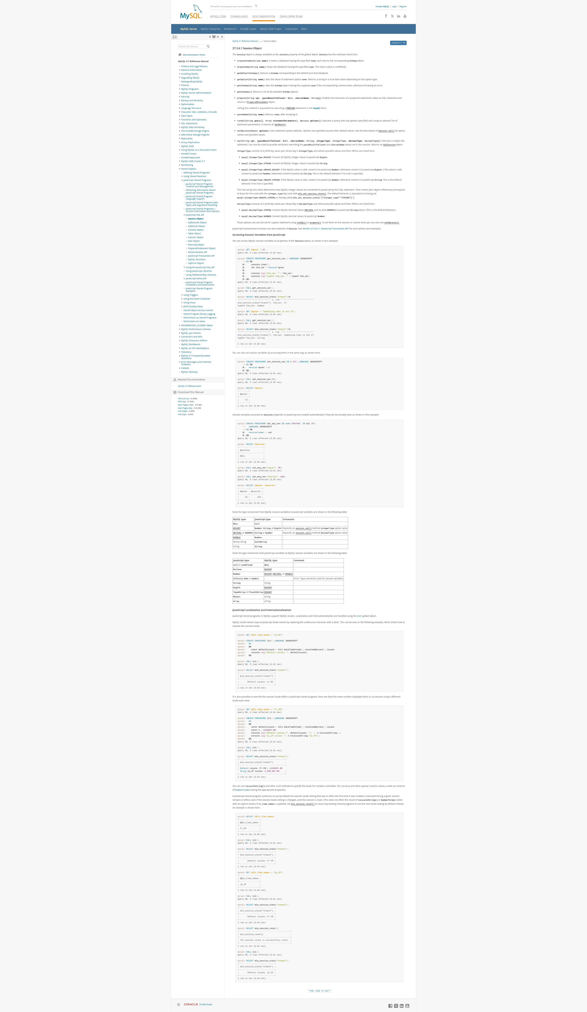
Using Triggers (190, 295)
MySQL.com (218, 16)
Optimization (187, 104)
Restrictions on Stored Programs (199, 317)
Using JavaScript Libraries (199, 271)
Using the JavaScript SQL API (200, 267)
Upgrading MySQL (190, 77)
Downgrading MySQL (192, 81)
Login (394, 6)
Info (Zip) (182, 414)
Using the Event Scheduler (196, 298)
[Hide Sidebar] (175, 37)
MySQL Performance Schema (196, 329)
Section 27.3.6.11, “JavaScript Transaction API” (326, 228)
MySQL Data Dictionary (193, 127)
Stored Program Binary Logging (199, 314)
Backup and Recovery (192, 100)
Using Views (189, 302)
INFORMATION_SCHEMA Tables (197, 325)
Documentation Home (194, 54)
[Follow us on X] (391, 17)
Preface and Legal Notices (194, 66)
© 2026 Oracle (205, 1004)
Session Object (195, 218)
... (260, 41)
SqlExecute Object (197, 222)
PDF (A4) (182, 401)
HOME (318, 991)
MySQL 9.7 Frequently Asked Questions (195, 357)
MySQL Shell (187, 146)
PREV (312, 991)
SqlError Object (196, 263)
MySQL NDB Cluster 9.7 (193, 161)
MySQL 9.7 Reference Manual (245, 41)
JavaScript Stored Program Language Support (199, 197)
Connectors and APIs (191, 336)
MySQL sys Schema (191, 333)
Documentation (263, 16)
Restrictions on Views (194, 321)
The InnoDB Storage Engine (195, 131)
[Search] (208, 46)
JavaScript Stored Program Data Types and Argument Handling (202, 203)
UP (322, 991)
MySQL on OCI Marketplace (195, 348)
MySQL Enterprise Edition (194, 340)
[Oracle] (191, 1004)
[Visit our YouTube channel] (404, 17)
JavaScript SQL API (195, 214)
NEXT (327, 991)
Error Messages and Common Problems (196, 363)
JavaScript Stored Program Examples (199, 289)
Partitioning (187, 165)
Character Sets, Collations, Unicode (199, 112)
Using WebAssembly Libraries (201, 274)
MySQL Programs (190, 89)
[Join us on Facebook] (385, 17)
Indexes (185, 368)
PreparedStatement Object (201, 248)
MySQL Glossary (189, 372)
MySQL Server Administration (196, 92)
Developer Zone (291, 16)
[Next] (222, 36)
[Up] (218, 36)
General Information (191, 70)
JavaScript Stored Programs (197, 180)
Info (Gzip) (182, 411)
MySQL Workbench (190, 344)
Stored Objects (188, 168)
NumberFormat (242, 790)
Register (403, 6)
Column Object (195, 237)
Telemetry (186, 352)
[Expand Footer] (179, 1005)
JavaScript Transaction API (201, 255)
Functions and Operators (194, 119)
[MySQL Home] (191, 12)
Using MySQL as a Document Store (198, 149)
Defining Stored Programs (196, 172)
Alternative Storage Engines (195, 134)
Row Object (194, 241)
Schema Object (195, 229)
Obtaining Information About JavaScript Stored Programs (200, 191)
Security (185, 96)
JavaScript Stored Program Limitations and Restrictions (200, 283)
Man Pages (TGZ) (185, 405)
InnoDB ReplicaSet (190, 157)
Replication (187, 138)
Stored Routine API (197, 252)
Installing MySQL (189, 73)
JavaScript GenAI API (196, 278)
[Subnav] (180, 70)
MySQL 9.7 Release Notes (189, 386)
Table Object (194, 233)
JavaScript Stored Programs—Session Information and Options (203, 210)
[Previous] (210, 36)
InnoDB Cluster (189, 153)
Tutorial (185, 85)
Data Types (186, 115)
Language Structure (191, 108)
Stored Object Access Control (198, 310)
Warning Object (196, 244)
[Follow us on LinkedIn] (397, 17)
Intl (359, 616)
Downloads (239, 16)
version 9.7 (397, 42)
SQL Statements (189, 123)
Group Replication (190, 142)
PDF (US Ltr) (183, 398)
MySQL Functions (197, 259)
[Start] (213, 36)
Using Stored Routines (194, 176)
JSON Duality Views (193, 306)
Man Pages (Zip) (185, 408)
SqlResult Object (196, 226)
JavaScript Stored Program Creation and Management (199, 185)
